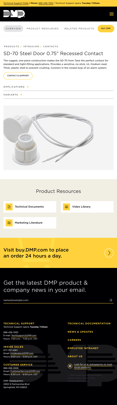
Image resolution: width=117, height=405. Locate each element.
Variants (10, 94)
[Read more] (109, 253)
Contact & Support (18, 76)
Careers (74, 340)
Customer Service (18, 364)
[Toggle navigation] (112, 14)
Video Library (81, 206)
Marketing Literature (29, 222)
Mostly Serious (82, 381)
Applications (14, 87)
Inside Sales (13, 346)
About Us (75, 356)
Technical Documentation (89, 323)
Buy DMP (106, 28)
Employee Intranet (83, 348)
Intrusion (31, 46)
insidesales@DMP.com (22, 353)
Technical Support (19, 323)
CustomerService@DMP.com (25, 371)
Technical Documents (29, 206)
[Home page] (14, 14)
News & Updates (80, 331)
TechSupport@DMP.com (23, 335)
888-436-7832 (46, 3)
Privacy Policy (74, 378)
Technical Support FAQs (16, 3)
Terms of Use (89, 378)
